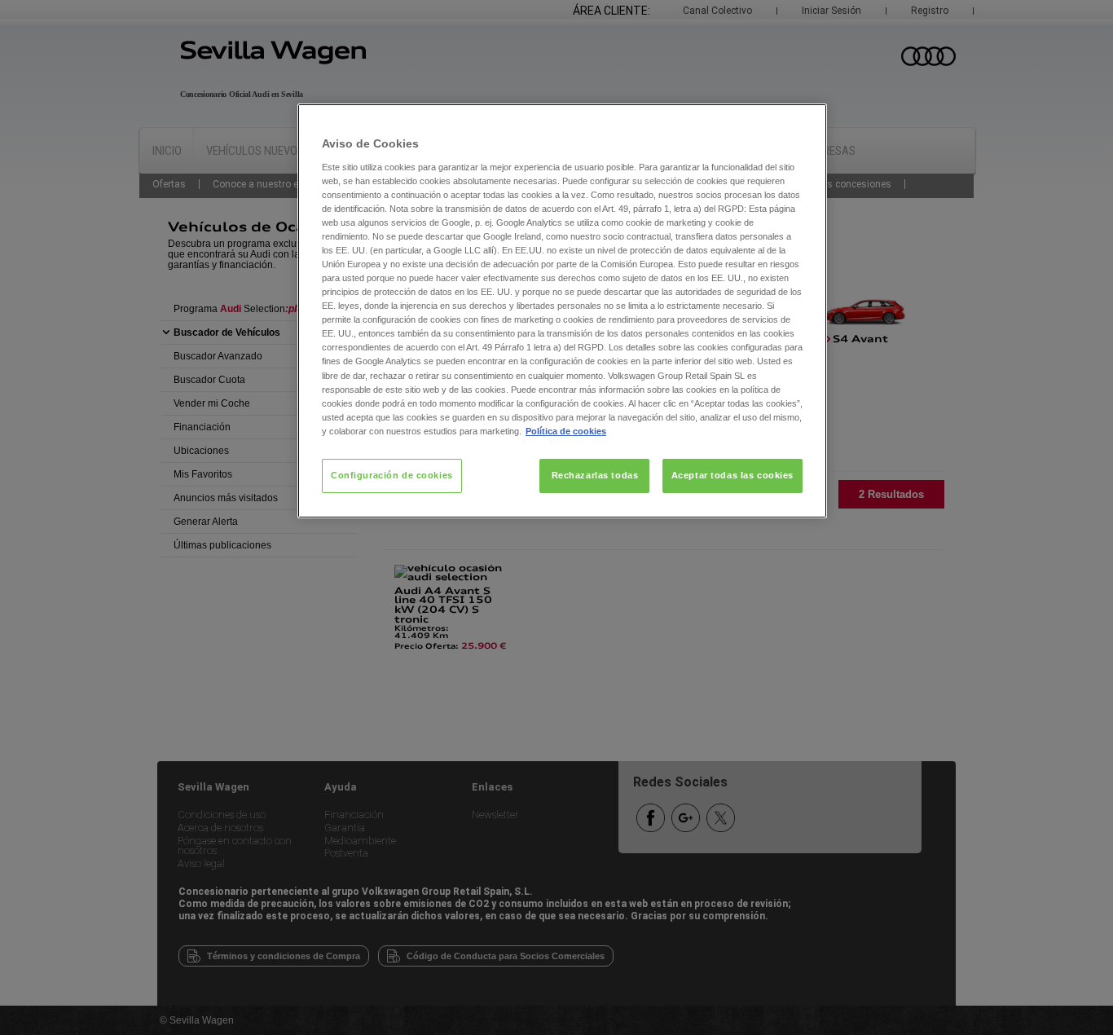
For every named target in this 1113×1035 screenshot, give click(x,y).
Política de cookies (566, 431)
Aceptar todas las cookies (732, 475)
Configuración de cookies (392, 475)
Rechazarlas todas (595, 475)
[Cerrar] (804, 123)
